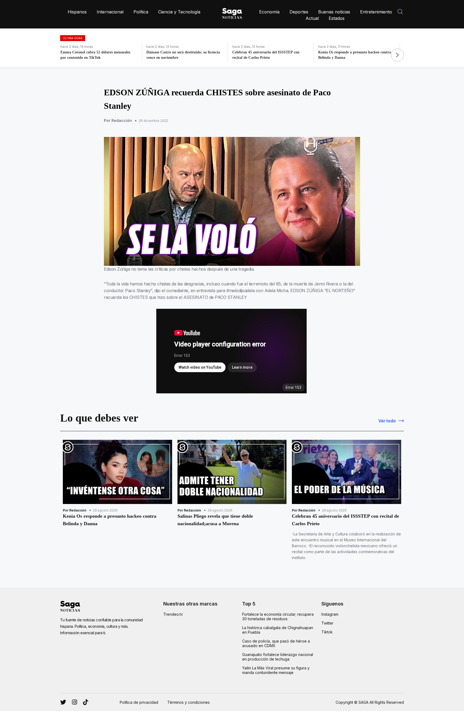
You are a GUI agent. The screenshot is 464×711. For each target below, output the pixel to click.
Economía (269, 11)
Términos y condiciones (188, 702)
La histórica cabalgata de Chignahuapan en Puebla (277, 629)
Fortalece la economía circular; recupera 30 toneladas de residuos (278, 616)
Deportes (298, 11)
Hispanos (77, 11)
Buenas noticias (334, 11)
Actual (312, 18)
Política (140, 11)
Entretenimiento (376, 11)
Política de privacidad (139, 702)
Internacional (110, 11)
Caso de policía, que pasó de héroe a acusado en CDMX (276, 643)
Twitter (327, 623)
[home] (232, 12)
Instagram (329, 614)
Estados (337, 18)
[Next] (397, 55)
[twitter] (74, 702)
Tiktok (327, 632)
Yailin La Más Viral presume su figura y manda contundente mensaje (276, 670)
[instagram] (63, 702)
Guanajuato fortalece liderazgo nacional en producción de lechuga (277, 656)
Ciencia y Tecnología (179, 11)
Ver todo (387, 420)
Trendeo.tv (173, 614)
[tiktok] (85, 702)
